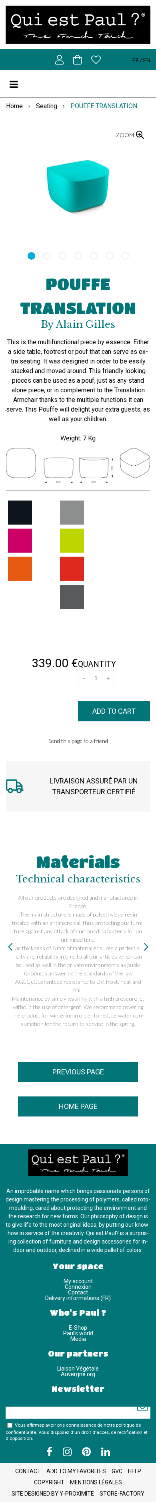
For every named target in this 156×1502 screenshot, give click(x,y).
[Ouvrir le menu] (18, 84)
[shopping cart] (77, 60)
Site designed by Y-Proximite (53, 1493)
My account (78, 1281)
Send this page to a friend (78, 740)
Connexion (78, 1287)
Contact (78, 1292)
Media (78, 1339)
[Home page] (78, 25)
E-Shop (78, 1327)
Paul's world (78, 1333)
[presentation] (10, 947)
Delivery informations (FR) (78, 1298)
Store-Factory (122, 1493)
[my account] (59, 60)
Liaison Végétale (78, 1368)
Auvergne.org (78, 1374)
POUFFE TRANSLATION (78, 296)
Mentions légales (96, 1482)
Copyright (49, 1482)
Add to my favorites (76, 1471)
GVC (117, 1471)
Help (134, 1471)
